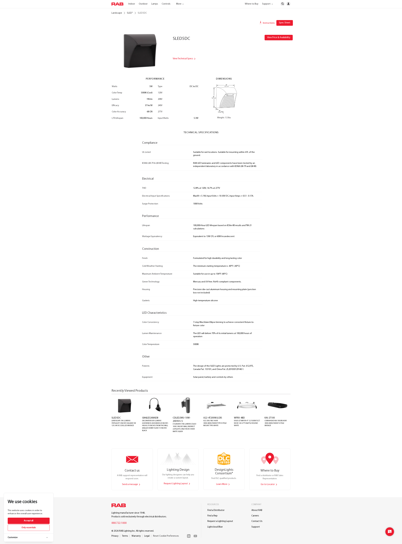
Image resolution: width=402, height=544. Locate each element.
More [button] (179, 4)
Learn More (222, 484)
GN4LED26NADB (150, 418)
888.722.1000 (119, 523)
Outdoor (143, 4)
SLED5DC (116, 418)
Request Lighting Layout (176, 484)
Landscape (116, 13)
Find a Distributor (216, 510)
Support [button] (266, 4)
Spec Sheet (284, 23)
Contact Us (256, 521)
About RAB (256, 510)
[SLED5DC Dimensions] (224, 99)
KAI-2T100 (270, 418)
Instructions (268, 23)
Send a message (130, 484)
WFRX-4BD (239, 418)
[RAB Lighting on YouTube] (196, 536)
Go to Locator (268, 484)
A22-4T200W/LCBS (212, 418)
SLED (130, 13)
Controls (166, 4)
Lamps (154, 4)
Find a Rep (212, 516)
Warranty (136, 536)
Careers (255, 516)
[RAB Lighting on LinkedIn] (189, 536)
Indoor (131, 4)
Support (255, 527)
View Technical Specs (183, 59)
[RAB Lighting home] (119, 506)
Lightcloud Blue (215, 527)
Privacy (114, 536)
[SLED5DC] (139, 49)
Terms (125, 536)
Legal (146, 536)
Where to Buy (251, 4)
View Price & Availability (278, 37)
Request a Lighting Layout (220, 521)
